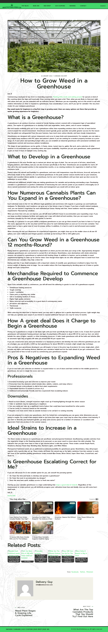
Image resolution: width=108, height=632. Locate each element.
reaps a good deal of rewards (66, 485)
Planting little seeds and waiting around (67, 97)
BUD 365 (46, 629)
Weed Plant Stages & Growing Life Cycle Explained (25, 613)
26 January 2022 (46, 76)
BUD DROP (38, 629)
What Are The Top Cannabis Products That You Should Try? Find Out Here (82, 613)
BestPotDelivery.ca (83, 629)
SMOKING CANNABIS (13, 629)
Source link (11, 496)
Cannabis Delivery (60, 76)
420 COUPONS (27, 629)
